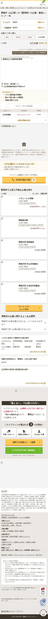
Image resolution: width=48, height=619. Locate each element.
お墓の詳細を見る (24, 120)
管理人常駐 (28, 341)
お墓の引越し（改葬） (8, 525)
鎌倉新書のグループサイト (12, 611)
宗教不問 (16, 347)
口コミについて (30, 555)
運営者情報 (4, 555)
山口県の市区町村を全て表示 (34, 383)
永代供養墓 (41, 37)
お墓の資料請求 (13, 517)
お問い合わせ (38, 555)
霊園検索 (4, 517)
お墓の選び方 (27, 523)
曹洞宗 (38, 347)
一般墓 (3, 531)
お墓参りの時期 (6, 544)
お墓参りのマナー (7, 542)
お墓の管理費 (13, 536)
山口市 (3, 362)
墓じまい (19, 525)
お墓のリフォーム (24, 536)
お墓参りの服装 (30, 542)
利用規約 (10, 555)
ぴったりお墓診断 (24, 517)
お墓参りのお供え (19, 542)
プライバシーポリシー (19, 555)
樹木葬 (16, 531)
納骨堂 (22, 531)
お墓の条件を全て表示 (37, 351)
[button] (24, 106)
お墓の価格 (18, 523)
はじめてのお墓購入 (7, 523)
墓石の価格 (4, 536)
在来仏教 (27, 347)
